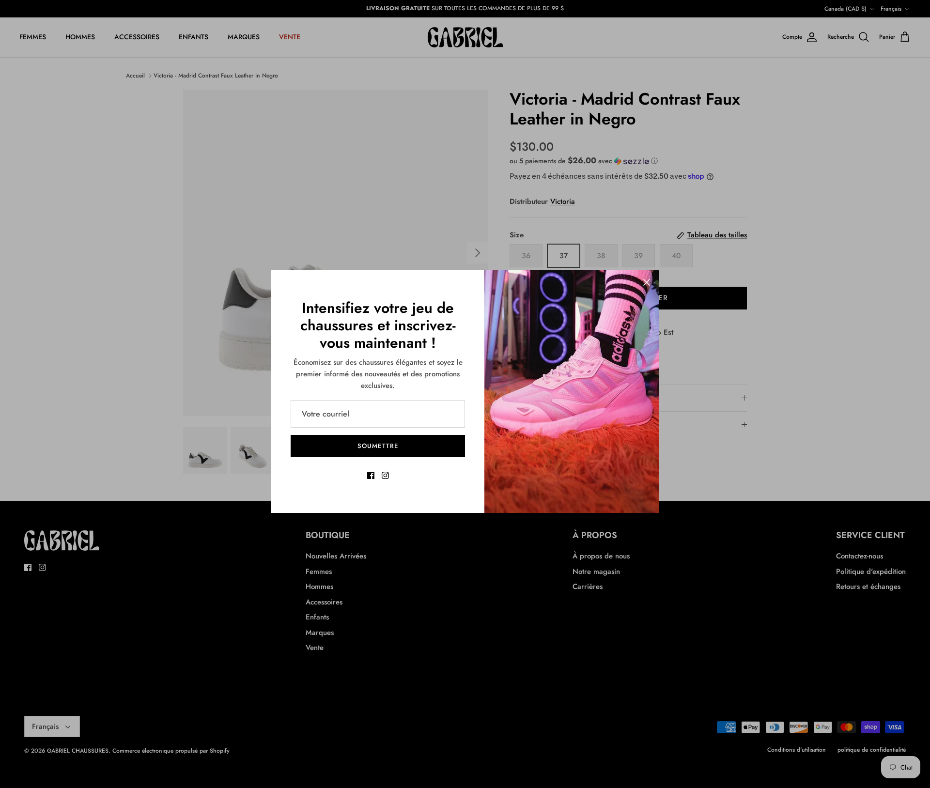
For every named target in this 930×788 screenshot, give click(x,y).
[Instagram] (385, 475)
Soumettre (377, 445)
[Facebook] (370, 475)
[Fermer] (646, 282)
